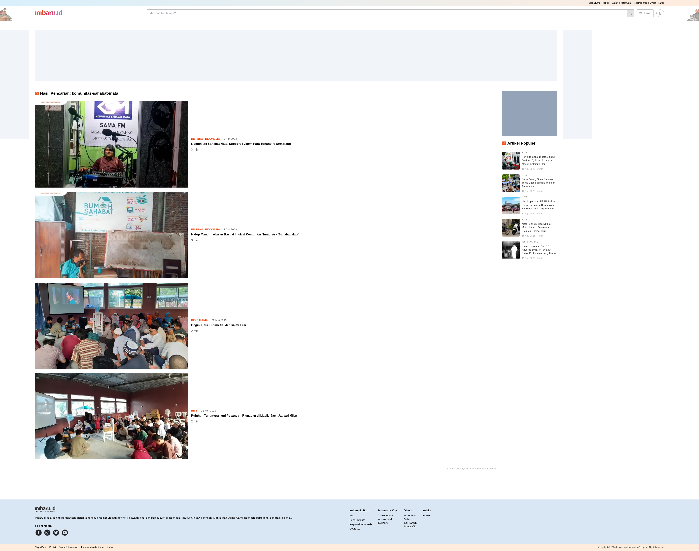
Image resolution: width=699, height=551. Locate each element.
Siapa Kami (594, 3)
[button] (660, 13)
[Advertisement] (144, 55)
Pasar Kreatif (357, 519)
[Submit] (630, 13)
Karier (661, 3)
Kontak (606, 3)
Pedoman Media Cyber (644, 3)
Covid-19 (355, 528)
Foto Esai (410, 515)
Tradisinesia (385, 515)
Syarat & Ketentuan (621, 3)
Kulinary (383, 522)
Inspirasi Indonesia (361, 524)
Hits (352, 515)
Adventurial (385, 519)
